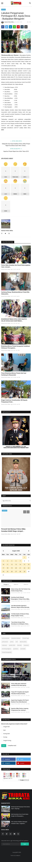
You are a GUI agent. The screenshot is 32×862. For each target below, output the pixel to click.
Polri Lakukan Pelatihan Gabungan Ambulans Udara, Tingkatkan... (19, 822)
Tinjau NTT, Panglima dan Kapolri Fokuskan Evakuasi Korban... (20, 692)
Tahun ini (26, 584)
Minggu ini (6, 584)
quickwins (15, 648)
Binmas (3, 9)
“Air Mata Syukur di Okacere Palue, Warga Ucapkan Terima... (20, 614)
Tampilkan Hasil (12, 745)
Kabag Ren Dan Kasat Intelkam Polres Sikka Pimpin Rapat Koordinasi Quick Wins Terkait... (16, 144)
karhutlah (23, 648)
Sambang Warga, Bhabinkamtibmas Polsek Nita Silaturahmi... (15, 293)
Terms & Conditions (15, 855)
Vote (3, 745)
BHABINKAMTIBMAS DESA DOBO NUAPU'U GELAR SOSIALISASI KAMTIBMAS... (14, 320)
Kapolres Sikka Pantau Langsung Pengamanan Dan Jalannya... (19, 709)
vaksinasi (4, 645)
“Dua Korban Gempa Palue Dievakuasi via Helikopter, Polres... (20, 623)
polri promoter (5, 638)
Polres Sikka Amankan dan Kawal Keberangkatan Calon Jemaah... (15, 266)
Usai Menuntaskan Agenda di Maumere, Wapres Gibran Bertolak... (20, 606)
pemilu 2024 (12, 645)
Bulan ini (16, 584)
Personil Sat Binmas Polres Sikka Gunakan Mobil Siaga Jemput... (13, 530)
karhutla (19, 645)
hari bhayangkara (6, 648)
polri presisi (5, 641)
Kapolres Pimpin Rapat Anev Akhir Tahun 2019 (16, 151)
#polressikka (23, 641)
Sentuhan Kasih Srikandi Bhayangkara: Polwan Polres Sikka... (20, 598)
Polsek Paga (26, 638)
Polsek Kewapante (6, 652)
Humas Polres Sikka (9, 22)
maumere (26, 645)
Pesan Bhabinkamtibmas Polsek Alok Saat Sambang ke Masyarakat (13, 374)
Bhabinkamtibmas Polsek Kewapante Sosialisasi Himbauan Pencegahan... (15, 347)
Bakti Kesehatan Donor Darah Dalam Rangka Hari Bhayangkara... (19, 815)
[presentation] (24, 511)
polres (11, 641)
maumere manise (15, 638)
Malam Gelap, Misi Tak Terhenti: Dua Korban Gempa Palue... (20, 589)
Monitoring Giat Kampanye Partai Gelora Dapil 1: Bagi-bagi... (20, 807)
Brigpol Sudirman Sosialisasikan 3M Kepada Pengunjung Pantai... (14, 401)
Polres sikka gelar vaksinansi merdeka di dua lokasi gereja (18, 684)
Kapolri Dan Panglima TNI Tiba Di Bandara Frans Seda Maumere (20, 701)
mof (17, 641)
